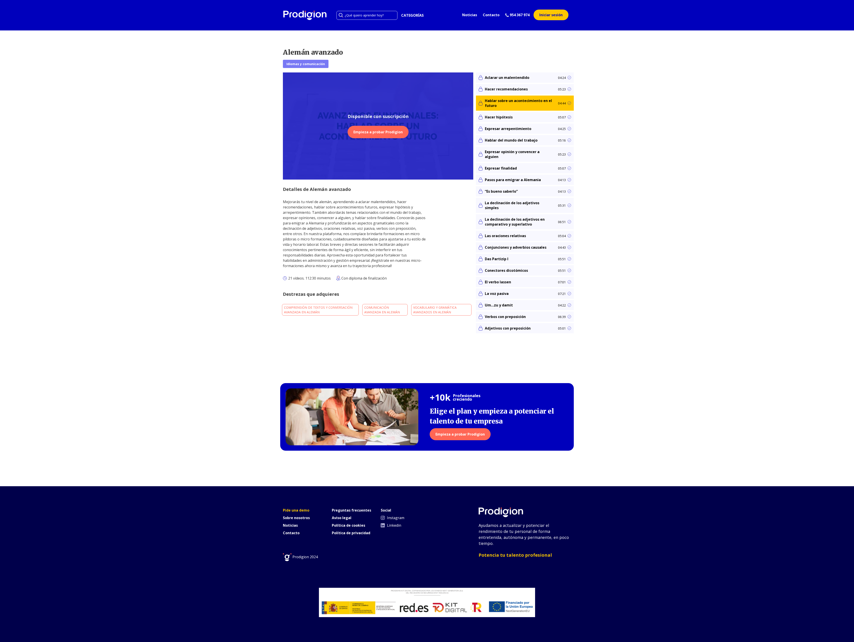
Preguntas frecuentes (351, 510)
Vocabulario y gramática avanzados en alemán (435, 309)
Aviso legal (341, 517)
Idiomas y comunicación (305, 64)
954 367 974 (519, 14)
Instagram (395, 517)
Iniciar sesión (551, 14)
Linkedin (393, 525)
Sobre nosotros (296, 517)
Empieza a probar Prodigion (378, 132)
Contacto (491, 14)
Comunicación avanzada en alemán (382, 309)
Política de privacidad (351, 532)
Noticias (469, 14)
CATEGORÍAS (412, 15)
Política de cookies (348, 525)
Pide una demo (296, 510)
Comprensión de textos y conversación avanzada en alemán (318, 309)
